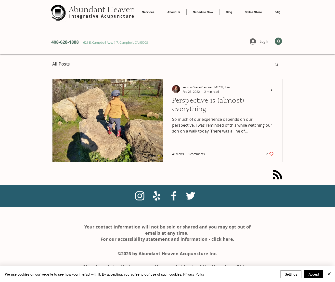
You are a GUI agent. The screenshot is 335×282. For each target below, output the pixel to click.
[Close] (329, 274)
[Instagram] (140, 196)
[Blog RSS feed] (277, 175)
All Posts (61, 64)
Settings (291, 274)
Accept (314, 274)
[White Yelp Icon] (157, 196)
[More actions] (273, 89)
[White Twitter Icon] (190, 196)
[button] (276, 64)
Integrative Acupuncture (102, 16)
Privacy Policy (194, 274)
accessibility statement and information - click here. (176, 239)
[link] (278, 41)
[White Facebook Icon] (174, 196)
